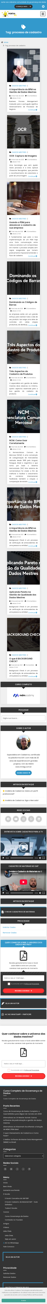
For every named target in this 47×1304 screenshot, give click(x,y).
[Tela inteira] (44, 858)
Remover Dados (10, 932)
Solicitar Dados (9, 927)
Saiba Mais (22, 773)
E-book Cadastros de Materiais (20, 911)
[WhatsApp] (31, 819)
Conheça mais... (22, 6)
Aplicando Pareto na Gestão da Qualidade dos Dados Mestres (22, 594)
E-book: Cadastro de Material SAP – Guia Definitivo (21, 1203)
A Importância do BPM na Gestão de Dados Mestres (22, 91)
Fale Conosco (8, 1247)
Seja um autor (10, 1239)
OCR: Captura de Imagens (23, 155)
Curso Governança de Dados (16, 1216)
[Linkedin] (39, 819)
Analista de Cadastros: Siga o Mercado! (22, 800)
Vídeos (6, 1227)
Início (6, 42)
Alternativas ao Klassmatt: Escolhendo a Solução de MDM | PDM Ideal (23, 1128)
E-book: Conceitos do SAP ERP (17, 1198)
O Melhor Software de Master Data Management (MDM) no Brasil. (22, 1140)
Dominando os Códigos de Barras (23, 303)
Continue (32, 110)
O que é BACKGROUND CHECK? (20, 660)
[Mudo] (40, 858)
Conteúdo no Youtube (14, 1220)
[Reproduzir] (3, 858)
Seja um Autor (12, 1003)
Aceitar (23, 1300)
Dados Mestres (19, 85)
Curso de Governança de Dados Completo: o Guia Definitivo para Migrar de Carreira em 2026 (22, 1112)
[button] (23, 847)
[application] (23, 847)
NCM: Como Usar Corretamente (18, 442)
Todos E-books (11, 1208)
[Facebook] (8, 819)
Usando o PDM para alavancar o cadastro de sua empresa (22, 225)
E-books (6, 1194)
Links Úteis (7, 1231)
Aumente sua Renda (11, 1190)
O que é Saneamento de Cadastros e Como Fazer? (21, 1134)
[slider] (21, 857)
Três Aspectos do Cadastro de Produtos (21, 373)
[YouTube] (16, 819)
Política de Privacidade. (31, 984)
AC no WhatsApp (12, 1243)
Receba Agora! (22, 991)
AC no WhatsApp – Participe (18, 1014)
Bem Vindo (7, 1186)
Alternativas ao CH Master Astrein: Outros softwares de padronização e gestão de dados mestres (22, 1120)
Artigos (6, 1224)
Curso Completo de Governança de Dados (19, 1099)
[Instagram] (23, 819)
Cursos (6, 1212)
